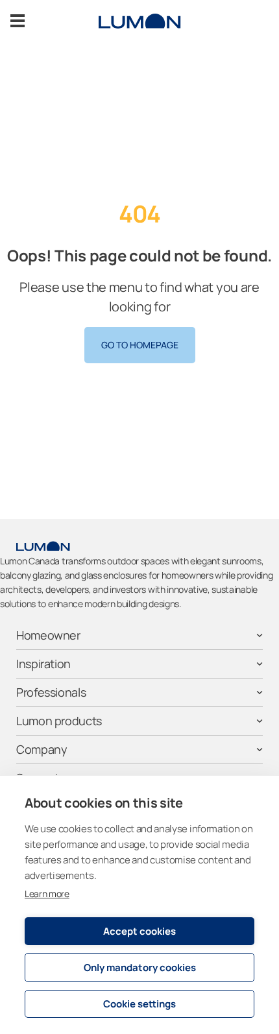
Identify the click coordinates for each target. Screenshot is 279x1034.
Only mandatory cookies (140, 967)
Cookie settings (139, 1004)
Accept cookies (139, 931)
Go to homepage (139, 345)
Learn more (47, 893)
